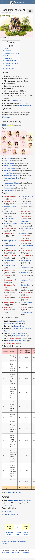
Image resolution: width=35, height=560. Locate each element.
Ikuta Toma (8, 161)
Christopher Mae (10, 285)
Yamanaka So (26, 273)
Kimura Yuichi (9, 173)
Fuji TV (5, 544)
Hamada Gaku (26, 268)
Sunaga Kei (25, 233)
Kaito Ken (7, 211)
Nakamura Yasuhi (27, 228)
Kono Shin (13, 341)
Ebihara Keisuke (26, 302)
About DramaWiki (15, 552)
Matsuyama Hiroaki (18, 336)
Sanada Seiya (9, 196)
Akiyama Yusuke (10, 255)
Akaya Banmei (26, 292)
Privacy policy (5, 552)
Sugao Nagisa (9, 250)
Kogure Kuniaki (26, 241)
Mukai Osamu (9, 166)
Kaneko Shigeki (19, 326)
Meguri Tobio (25, 297)
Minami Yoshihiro (27, 245)
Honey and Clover (24, 105)
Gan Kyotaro (8, 228)
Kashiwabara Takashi (11, 183)
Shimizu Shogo (26, 285)
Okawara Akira (9, 233)
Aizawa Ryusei (26, 216)
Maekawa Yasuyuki (11, 178)
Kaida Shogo (21, 341)
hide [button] (11, 46)
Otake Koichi (25, 236)
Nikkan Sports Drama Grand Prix (20, 500)
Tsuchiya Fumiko (10, 206)
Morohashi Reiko (10, 270)
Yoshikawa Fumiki (27, 280)
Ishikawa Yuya (9, 201)
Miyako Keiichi (12, 343)
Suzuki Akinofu (26, 260)
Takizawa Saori (9, 171)
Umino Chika (20, 321)
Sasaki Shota (14, 338)
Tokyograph (6, 117)
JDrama (13, 541)
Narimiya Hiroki (9, 168)
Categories (5, 541)
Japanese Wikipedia (11, 514)
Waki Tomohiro (9, 218)
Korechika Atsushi (10, 223)
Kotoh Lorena (25, 211)
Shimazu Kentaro (10, 265)
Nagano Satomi (9, 260)
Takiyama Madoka (18, 328)
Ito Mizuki (24, 307)
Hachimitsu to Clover (11, 323)
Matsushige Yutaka (10, 175)
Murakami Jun (9, 188)
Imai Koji (7, 275)
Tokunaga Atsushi (10, 241)
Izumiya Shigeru (9, 185)
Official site (8, 512)
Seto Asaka (8, 190)
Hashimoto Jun (26, 204)
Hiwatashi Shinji (26, 312)
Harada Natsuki (9, 163)
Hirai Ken (25, 103)
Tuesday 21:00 (16, 101)
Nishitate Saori (9, 290)
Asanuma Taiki (9, 302)
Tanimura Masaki (17, 333)
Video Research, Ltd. (14, 492)
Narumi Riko (8, 158)
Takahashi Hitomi (27, 196)
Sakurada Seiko (9, 245)
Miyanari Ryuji (26, 255)
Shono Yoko (8, 280)
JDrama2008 (22, 541)
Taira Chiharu (25, 250)
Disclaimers (26, 552)
